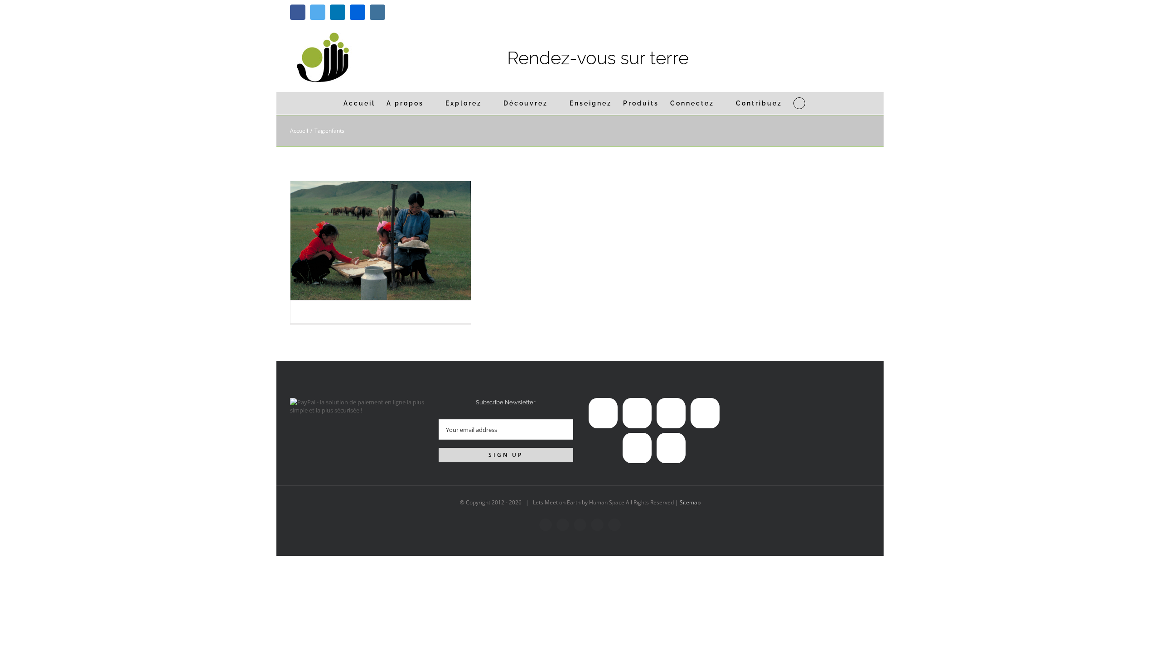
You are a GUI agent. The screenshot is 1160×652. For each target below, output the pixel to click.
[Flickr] (705, 413)
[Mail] (671, 448)
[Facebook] (603, 413)
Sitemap (690, 502)
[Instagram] (637, 448)
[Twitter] (637, 413)
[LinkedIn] (671, 413)
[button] (799, 103)
